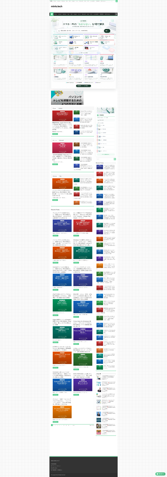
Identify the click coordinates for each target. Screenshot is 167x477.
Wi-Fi (88, 1)
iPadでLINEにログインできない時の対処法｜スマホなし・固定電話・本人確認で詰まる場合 (62, 295)
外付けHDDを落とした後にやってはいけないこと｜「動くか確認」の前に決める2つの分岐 (82, 375)
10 (63, 425)
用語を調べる (160, 473)
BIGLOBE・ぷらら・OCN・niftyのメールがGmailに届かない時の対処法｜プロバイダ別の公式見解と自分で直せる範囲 (105, 217)
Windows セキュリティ (89, 82)
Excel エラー (98, 82)
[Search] (117, 1)
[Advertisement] (93, 7)
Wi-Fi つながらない (70, 82)
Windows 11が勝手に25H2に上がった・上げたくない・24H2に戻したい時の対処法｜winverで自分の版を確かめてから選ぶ (83, 181)
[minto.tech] (56, 6)
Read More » (55, 164)
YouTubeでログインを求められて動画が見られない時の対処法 (109, 337)
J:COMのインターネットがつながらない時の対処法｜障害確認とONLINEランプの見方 (62, 348)
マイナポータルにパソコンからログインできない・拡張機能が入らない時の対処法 (109, 361)
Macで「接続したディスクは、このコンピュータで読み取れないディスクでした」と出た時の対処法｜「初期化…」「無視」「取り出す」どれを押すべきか (105, 280)
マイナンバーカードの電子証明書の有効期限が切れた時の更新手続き (109, 355)
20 (66, 425)
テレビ (77, 1)
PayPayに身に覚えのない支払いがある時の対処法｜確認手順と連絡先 (86, 126)
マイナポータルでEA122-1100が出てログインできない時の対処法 (86, 132)
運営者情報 (54, 463)
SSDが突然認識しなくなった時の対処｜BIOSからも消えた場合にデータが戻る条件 (86, 188)
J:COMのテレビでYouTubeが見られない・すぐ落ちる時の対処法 (109, 331)
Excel (85, 1)
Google (73, 1)
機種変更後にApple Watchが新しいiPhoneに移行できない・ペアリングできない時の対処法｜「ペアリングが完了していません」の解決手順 (62, 126)
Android (58, 1)
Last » (74, 425)
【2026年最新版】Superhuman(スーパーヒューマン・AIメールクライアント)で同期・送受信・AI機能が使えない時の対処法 (83, 167)
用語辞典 (97, 1)
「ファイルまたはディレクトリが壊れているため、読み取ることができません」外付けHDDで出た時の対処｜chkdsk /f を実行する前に (83, 196)
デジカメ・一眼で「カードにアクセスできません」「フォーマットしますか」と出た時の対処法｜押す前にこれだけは (105, 266)
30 (68, 425)
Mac (67, 1)
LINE (70, 1)
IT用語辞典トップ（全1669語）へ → (83, 85)
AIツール (55, 140)
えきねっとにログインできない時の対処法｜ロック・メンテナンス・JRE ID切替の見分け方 (82, 350)
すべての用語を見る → (106, 154)
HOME (51, 1)
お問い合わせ (103, 1)
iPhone (55, 1)
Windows (63, 1)
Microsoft (81, 1)
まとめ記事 (92, 1)
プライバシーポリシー (56, 465)
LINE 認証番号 (79, 82)
